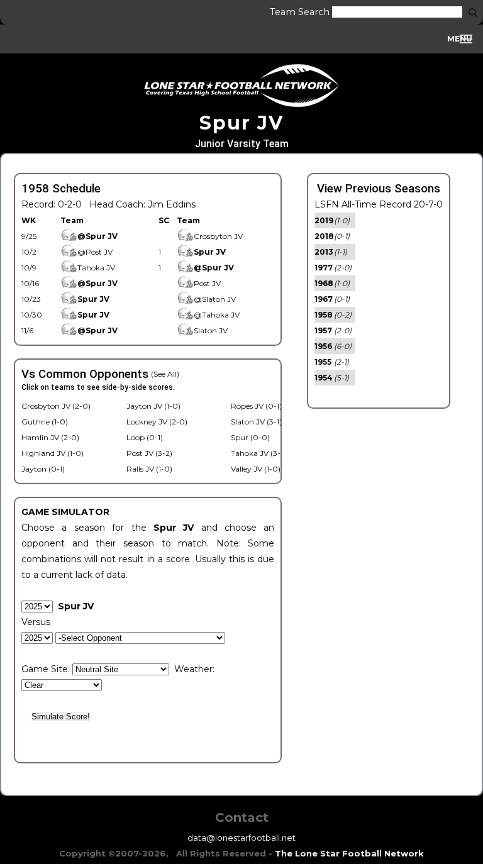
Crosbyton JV (218, 236)
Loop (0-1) (144, 437)
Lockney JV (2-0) (156, 421)
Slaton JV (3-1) (256, 421)
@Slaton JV (215, 299)
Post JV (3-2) (149, 453)
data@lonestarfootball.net (241, 838)
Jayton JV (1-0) (153, 406)
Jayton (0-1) (43, 469)
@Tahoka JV (217, 314)
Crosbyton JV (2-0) (56, 406)
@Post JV (95, 252)
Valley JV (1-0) (255, 469)
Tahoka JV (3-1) (258, 453)
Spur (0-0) (250, 437)
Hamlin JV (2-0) (50, 437)
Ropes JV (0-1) (256, 406)
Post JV (207, 283)
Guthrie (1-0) (44, 421)
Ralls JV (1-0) (149, 469)
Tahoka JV (96, 267)
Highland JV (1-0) (52, 453)
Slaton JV (211, 330)
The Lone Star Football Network (349, 853)
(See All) (165, 374)
